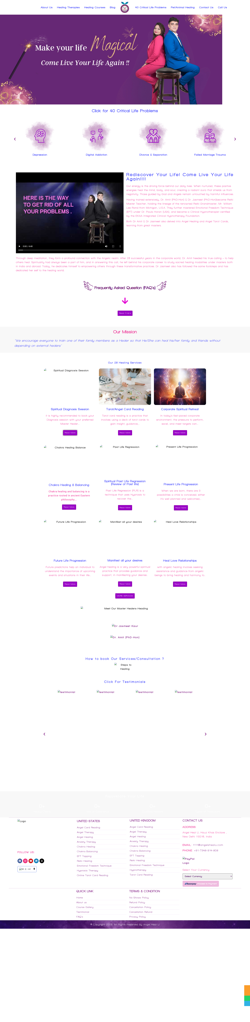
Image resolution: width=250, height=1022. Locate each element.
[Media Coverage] (247, 993)
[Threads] (41, 862)
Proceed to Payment (207, 885)
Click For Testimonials (125, 683)
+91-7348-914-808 (206, 851)
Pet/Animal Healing (183, 7)
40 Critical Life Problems (151, 7)
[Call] (247, 1003)
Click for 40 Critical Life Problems (125, 111)
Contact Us (206, 7)
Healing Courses (94, 7)
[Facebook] (20, 862)
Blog (112, 7)
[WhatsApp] (247, 998)
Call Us (222, 7)
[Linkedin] (36, 862)
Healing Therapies (68, 7)
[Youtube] (31, 862)
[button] (15, 139)
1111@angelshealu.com (208, 846)
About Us (47, 7)
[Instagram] (25, 862)
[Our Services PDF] (247, 987)
